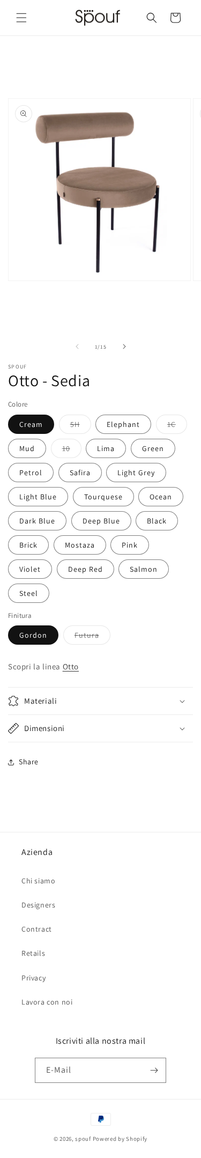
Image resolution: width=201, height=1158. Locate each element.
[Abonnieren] (154, 1070)
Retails (33, 953)
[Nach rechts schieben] (124, 346)
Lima (106, 448)
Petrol (30, 472)
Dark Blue (37, 521)
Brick (28, 545)
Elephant (123, 424)
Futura (92, 637)
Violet (30, 569)
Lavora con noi (46, 1002)
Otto (71, 666)
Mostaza (80, 545)
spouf (83, 1138)
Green (153, 448)
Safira (80, 472)
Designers (38, 905)
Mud (27, 448)
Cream (31, 424)
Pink (130, 545)
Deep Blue (101, 521)
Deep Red (85, 569)
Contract (36, 929)
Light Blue (38, 496)
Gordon (33, 635)
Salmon (144, 569)
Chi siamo (38, 881)
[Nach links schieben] (77, 346)
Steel (28, 593)
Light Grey (136, 472)
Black (157, 521)
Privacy (33, 978)
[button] (21, 17)
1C (177, 426)
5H (80, 426)
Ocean (161, 496)
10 (71, 450)
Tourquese (103, 496)
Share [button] (29, 761)
